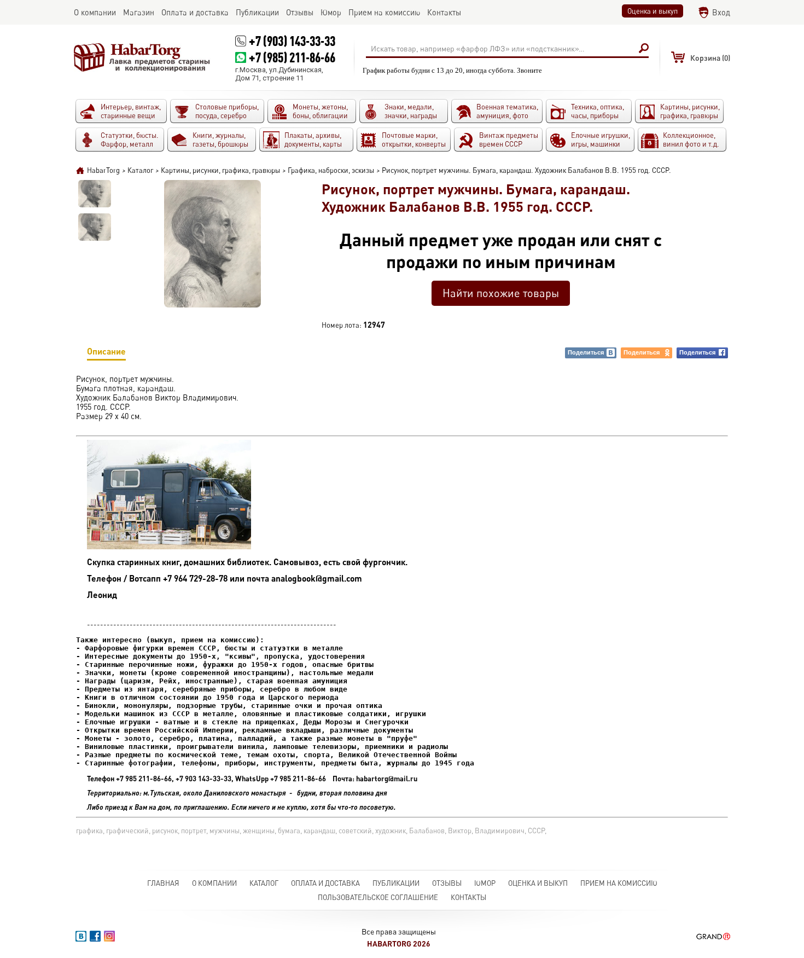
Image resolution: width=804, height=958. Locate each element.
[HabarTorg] (142, 57)
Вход (721, 12)
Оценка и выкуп (652, 11)
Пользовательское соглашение (378, 897)
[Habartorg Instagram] (109, 936)
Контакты (468, 897)
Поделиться (586, 352)
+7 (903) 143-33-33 (292, 41)
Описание (106, 351)
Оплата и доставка (325, 883)
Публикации (396, 883)
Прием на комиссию (618, 883)
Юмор (485, 883)
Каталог (263, 883)
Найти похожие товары (500, 293)
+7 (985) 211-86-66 (292, 57)
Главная (163, 883)
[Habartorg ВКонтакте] (80, 936)
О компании (214, 883)
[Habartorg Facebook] (95, 936)
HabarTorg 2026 (398, 943)
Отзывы (447, 883)
